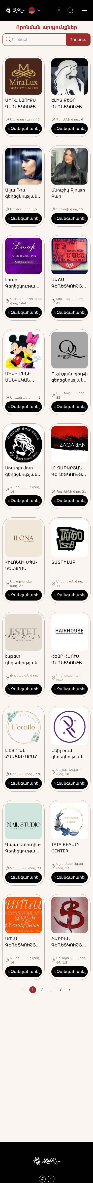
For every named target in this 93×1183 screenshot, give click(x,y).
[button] (85, 10)
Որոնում (78, 39)
